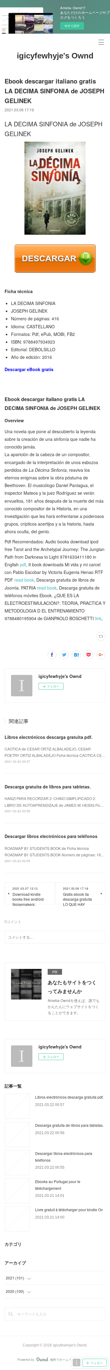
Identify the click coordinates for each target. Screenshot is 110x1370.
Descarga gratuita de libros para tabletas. (48, 787)
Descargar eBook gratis (29, 369)
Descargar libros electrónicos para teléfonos (51, 836)
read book (24, 580)
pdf (23, 564)
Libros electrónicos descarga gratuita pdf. (49, 737)
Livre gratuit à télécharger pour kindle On (69, 1209)
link (98, 618)
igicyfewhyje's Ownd (55, 55)
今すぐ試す (72, 26)
